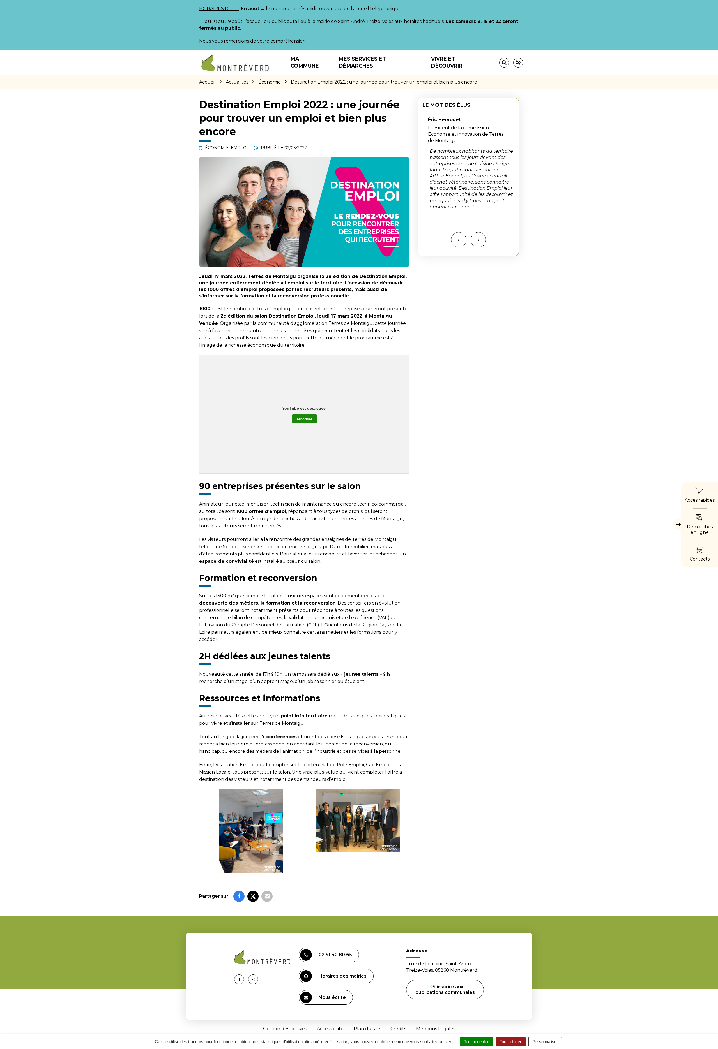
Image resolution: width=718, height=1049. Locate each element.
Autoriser (304, 419)
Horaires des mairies (343, 976)
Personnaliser (545, 1041)
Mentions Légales (435, 1028)
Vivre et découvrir (446, 62)
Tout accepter (476, 1041)
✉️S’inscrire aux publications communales (445, 989)
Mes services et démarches (362, 62)
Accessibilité (330, 1028)
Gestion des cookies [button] (285, 1028)
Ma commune (305, 62)
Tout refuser (510, 1041)
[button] (251, 831)
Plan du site (367, 1028)
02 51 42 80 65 (335, 954)
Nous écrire (332, 997)
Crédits (398, 1028)
